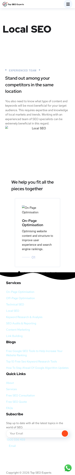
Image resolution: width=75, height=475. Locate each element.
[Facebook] (10, 454)
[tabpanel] (37, 232)
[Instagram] (19, 454)
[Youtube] (29, 454)
